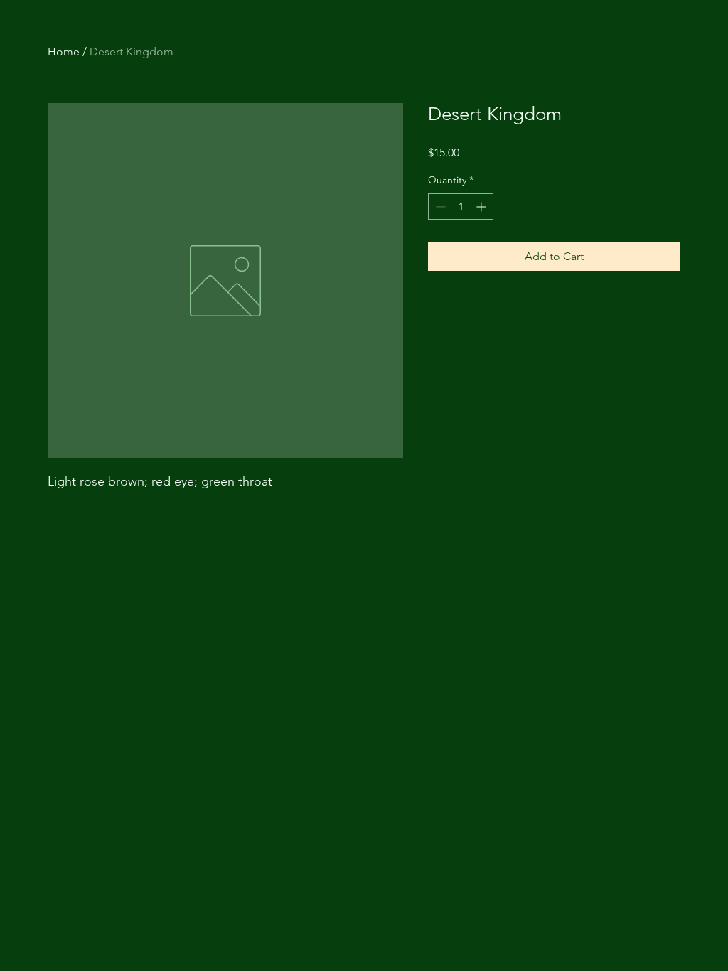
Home (64, 51)
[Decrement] (439, 206)
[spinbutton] (460, 206)
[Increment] (482, 206)
